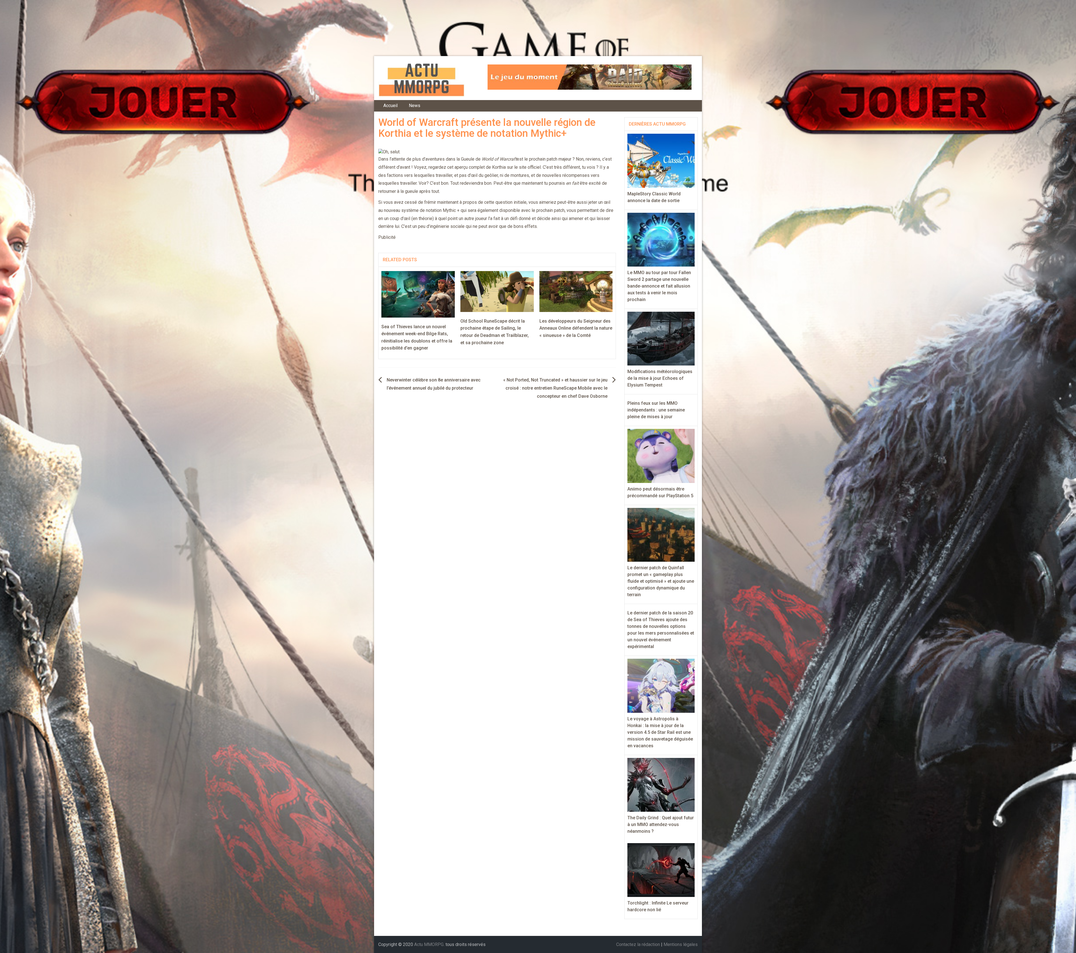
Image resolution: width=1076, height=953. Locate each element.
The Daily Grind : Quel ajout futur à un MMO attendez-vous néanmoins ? (660, 824)
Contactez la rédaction (638, 944)
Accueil (390, 105)
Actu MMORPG (429, 944)
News (414, 105)
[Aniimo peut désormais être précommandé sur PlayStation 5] (661, 455)
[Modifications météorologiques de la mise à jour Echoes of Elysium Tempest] (661, 338)
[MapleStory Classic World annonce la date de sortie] (661, 160)
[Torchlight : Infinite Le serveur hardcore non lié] (661, 869)
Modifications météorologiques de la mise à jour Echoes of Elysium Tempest (659, 378)
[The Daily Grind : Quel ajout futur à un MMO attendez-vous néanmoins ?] (661, 784)
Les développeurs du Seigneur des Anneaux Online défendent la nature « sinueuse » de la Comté (575, 328)
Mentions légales (681, 944)
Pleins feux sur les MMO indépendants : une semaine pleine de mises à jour (656, 410)
